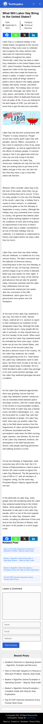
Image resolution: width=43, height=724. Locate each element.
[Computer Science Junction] (12, 4)
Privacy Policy (35, 721)
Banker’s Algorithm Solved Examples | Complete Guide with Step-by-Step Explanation (21, 569)
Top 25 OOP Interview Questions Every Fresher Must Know (18, 578)
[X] (24, 35)
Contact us (15, 721)
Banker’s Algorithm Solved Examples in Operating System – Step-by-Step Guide (19, 559)
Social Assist (30, 718)
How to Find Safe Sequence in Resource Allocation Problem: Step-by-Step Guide (19, 550)
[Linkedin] (33, 35)
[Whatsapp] (16, 35)
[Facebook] (7, 35)
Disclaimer (24, 721)
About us (6, 721)
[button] (34, 4)
